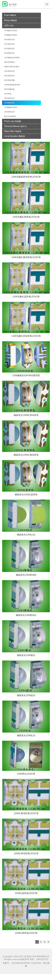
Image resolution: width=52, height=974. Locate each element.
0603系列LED (9, 76)
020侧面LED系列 (10, 30)
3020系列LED (9, 49)
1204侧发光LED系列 (12, 58)
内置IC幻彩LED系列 (11, 67)
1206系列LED (9, 103)
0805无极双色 (9, 89)
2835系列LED (9, 112)
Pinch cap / (12, 121)
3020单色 (7, 94)
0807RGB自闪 (9, 62)
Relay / (10, 20)
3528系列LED (9, 53)
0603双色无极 (9, 80)
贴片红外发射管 (10, 116)
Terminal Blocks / (15, 126)
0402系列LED (9, 71)
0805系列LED (9, 98)
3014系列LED (9, 44)
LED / (8, 25)
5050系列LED (9, 40)
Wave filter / (12, 131)
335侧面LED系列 (10, 35)
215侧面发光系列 (10, 107)
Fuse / (10, 15)
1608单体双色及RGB (12, 85)
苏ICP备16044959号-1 (21, 963)
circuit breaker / (14, 136)
